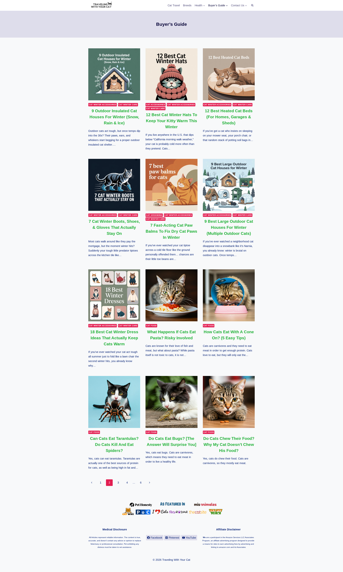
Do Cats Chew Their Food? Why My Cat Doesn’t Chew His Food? (228, 444)
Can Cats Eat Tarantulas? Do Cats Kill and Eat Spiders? (114, 444)
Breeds (187, 5)
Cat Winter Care (128, 105)
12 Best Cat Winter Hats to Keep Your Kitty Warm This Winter (171, 121)
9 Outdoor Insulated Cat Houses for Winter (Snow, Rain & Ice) (114, 117)
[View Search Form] (252, 5)
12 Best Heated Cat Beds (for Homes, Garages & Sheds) (229, 117)
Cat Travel (174, 5)
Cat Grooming (154, 215)
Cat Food (151, 326)
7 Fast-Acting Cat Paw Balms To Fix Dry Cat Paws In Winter (171, 231)
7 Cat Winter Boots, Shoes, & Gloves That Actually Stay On (114, 227)
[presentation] (114, 74)
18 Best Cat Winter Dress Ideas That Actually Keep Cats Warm (114, 338)
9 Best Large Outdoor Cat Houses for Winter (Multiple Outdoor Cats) (228, 227)
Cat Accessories (155, 105)
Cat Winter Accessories (102, 105)
